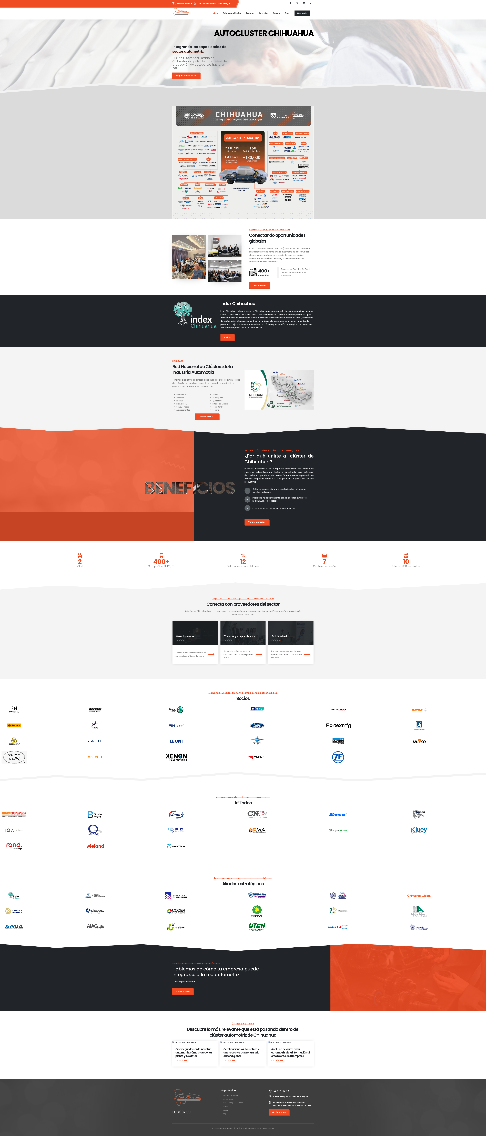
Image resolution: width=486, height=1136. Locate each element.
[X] (184, 1112)
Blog (287, 13)
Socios (276, 13)
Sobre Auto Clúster (230, 1095)
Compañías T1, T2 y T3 (161, 566)
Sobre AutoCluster (232, 13)
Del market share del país (243, 566)
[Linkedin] (304, 3)
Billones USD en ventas (406, 566)
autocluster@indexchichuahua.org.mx (214, 3)
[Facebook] (290, 3)
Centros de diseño (324, 566)
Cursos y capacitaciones (233, 1103)
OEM (80, 566)
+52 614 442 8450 (184, 3)
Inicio (215, 13)
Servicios (263, 13)
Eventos (250, 13)
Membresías (228, 1099)
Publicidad (227, 1106)
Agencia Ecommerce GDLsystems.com (257, 1128)
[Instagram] (297, 3)
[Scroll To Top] (481, 1133)
